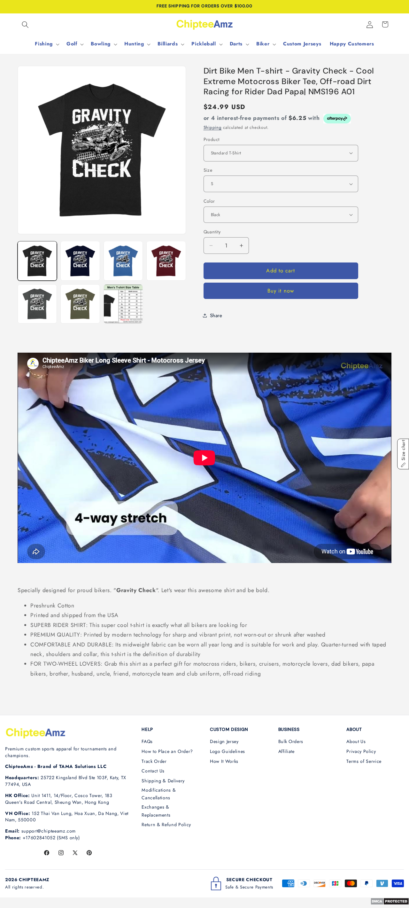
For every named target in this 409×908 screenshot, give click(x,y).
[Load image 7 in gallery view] (123, 304)
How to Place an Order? (167, 751)
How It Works (224, 761)
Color (209, 201)
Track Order (154, 761)
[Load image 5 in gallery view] (37, 304)
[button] (25, 24)
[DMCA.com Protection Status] (389, 903)
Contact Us (153, 771)
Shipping (213, 127)
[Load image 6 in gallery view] (80, 304)
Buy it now (280, 290)
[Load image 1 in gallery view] (37, 260)
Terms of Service (364, 761)
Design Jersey (224, 741)
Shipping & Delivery (163, 781)
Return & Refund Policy (166, 824)
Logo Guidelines (227, 751)
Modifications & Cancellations (159, 794)
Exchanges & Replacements (156, 811)
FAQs (147, 741)
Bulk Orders (290, 741)
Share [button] (216, 315)
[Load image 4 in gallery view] (166, 260)
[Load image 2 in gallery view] (80, 260)
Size (208, 170)
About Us (356, 741)
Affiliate (286, 751)
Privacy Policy (361, 751)
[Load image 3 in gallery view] (123, 260)
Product (212, 139)
